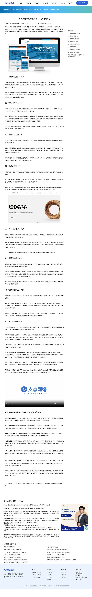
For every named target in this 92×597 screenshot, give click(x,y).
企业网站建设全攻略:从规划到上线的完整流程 (15, 562)
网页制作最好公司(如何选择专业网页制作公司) (16, 552)
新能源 (49, 579)
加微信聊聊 (82, 2)
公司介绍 (64, 572)
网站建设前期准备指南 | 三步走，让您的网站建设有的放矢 (61, 559)
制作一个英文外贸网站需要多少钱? (13, 549)
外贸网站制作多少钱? (9, 546)
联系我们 (64, 577)
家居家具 (49, 577)
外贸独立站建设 (37, 572)
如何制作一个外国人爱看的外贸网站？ (56, 554)
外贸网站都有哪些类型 (52, 547)
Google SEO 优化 (37, 575)
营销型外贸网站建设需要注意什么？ (56, 557)
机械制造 (49, 572)
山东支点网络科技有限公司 (45, 23)
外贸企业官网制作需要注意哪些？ (12, 554)
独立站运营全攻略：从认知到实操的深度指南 (58, 552)
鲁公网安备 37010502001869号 (62, 586)
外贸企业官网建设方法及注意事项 (12, 557)
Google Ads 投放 (37, 577)
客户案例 (64, 575)
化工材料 (49, 575)
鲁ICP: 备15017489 (51, 586)
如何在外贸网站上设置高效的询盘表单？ (57, 549)
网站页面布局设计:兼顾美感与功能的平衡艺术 (15, 559)
